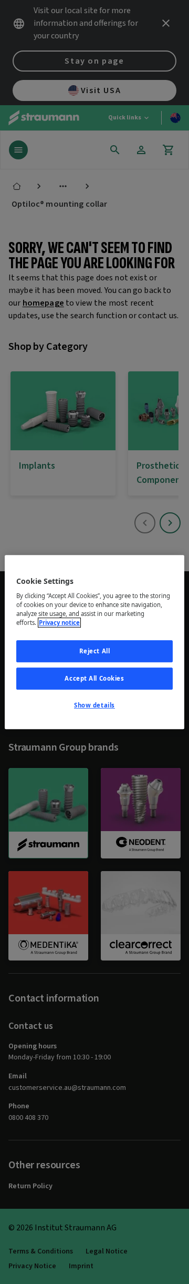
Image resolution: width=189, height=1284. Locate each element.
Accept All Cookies (94, 678)
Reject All (94, 651)
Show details (94, 705)
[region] (94, 642)
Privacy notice (59, 622)
